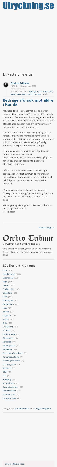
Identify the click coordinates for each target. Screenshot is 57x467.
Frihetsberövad (9, 398)
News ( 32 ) (26, 94)
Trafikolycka (8, 289)
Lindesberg (8, 326)
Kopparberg (8, 383)
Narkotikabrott (9, 390)
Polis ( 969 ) (36, 94)
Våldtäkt (6, 330)
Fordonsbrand (9, 334)
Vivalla (6, 319)
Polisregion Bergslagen (13, 353)
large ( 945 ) (16, 94)
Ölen (5, 372)
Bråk (5, 323)
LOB (4, 375)
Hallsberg (7, 379)
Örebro (6, 285)
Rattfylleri (7, 368)
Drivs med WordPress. (15, 464)
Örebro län (7, 304)
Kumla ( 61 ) (48, 91)
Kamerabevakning (11, 357)
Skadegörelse (9, 345)
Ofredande (8, 338)
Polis (5, 270)
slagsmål (7, 315)
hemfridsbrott (9, 394)
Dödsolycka (8, 300)
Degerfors (7, 293)
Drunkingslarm (9, 364)
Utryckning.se (9, 274)
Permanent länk (18, 88)
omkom (6, 311)
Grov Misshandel (10, 387)
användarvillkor (22, 408)
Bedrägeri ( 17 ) (35, 91)
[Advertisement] (28, 41)
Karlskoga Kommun (11, 360)
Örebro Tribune (20, 83)
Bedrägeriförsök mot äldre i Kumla (28, 102)
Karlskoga (7, 349)
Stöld (5, 296)
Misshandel (8, 277)
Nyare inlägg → (46, 227)
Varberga (7, 341)
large (5, 281)
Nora (5, 308)
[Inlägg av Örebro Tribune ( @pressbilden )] (6, 85)
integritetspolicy (42, 408)
